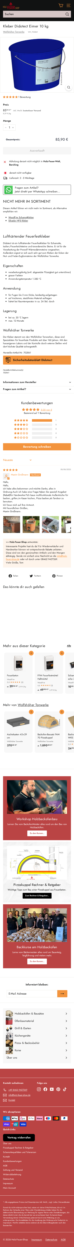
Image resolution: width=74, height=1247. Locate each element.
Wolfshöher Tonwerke (13, 31)
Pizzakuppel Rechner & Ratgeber (18, 1147)
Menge (7, 121)
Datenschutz (8, 1179)
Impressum (8, 1183)
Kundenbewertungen (12, 1161)
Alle (69, 645)
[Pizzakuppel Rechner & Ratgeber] (37, 863)
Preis (6, 104)
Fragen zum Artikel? (14, 389)
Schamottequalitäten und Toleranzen (19, 1152)
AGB (5, 1165)
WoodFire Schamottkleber (21, 217)
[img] (10, 470)
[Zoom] (68, 87)
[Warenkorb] (61, 5)
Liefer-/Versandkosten (61, 1202)
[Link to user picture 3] (50, 524)
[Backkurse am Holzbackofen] (37, 925)
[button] (10, 97)
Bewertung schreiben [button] (37, 447)
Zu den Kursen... (37, 833)
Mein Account (9, 1187)
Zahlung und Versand (13, 1170)
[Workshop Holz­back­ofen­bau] (37, 797)
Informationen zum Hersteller (19, 382)
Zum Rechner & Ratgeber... (37, 895)
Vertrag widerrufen (19, 1138)
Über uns (7, 1143)
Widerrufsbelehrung (12, 1174)
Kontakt (6, 1156)
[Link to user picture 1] (11, 524)
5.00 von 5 (46, 409)
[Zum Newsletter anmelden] (62, 993)
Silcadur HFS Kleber (18, 220)
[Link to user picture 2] (31, 524)
